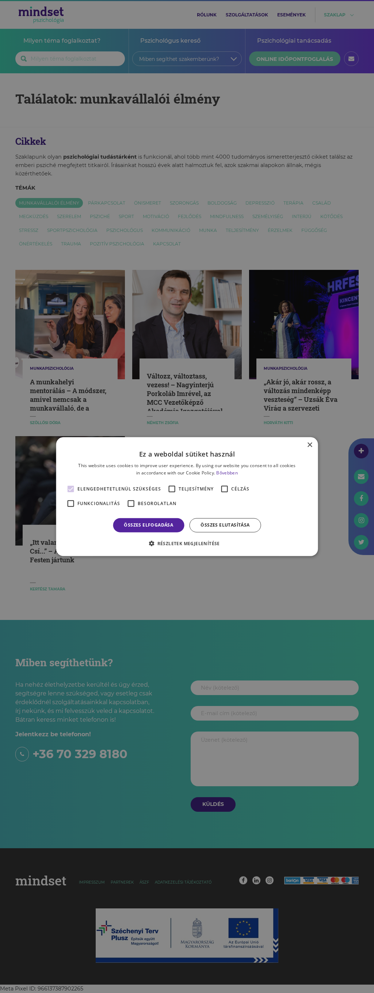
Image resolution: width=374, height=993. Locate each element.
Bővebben (226, 473)
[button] (187, 543)
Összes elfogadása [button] (148, 525)
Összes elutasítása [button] (225, 525)
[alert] (187, 496)
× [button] (309, 444)
